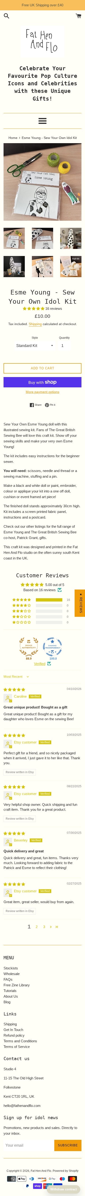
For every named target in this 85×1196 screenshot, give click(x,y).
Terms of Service (17, 1047)
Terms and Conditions (20, 1041)
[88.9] (28, 646)
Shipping (35, 324)
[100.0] (52, 646)
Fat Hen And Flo (41, 1170)
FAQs (8, 979)
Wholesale (12, 974)
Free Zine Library (17, 985)
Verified (39, 664)
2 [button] (37, 927)
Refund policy (14, 1035)
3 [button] (44, 927)
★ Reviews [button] (81, 603)
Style (35, 337)
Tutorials (10, 991)
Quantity (64, 337)
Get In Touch (13, 1030)
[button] (34, 309)
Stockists (11, 968)
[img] (14, 690)
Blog (7, 1002)
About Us (11, 996)
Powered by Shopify (65, 1170)
